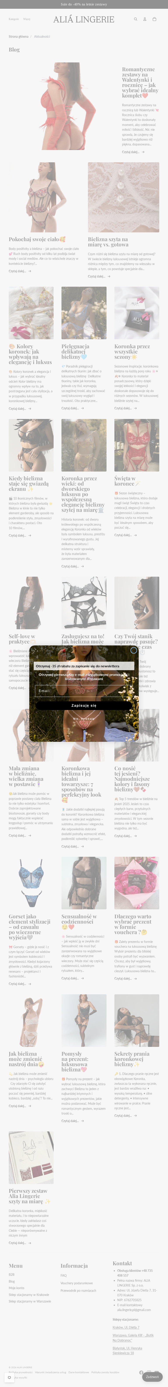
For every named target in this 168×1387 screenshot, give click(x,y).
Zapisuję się (84, 705)
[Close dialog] (133, 650)
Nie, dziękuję (84, 718)
